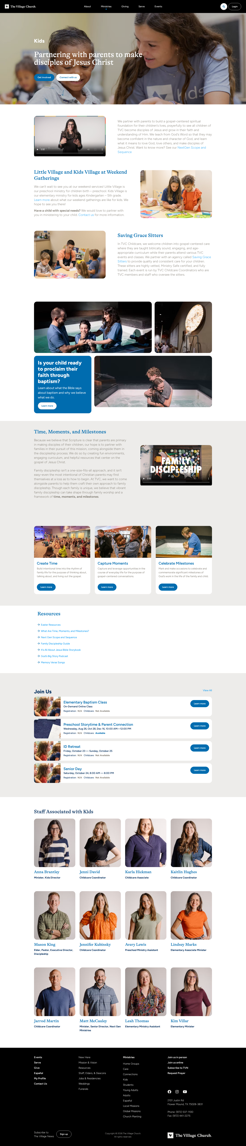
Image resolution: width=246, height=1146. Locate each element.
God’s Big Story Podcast (54, 656)
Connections (130, 1074)
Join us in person (177, 1057)
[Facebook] (169, 1092)
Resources (84, 1067)
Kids (125, 1079)
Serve (142, 6)
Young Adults (130, 1090)
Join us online (175, 1062)
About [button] (87, 6)
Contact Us (40, 1083)
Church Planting (132, 1116)
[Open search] (223, 6)
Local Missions (131, 1105)
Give (37, 1067)
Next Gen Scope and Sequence (59, 637)
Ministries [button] (106, 6)
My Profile (40, 1078)
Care (125, 1069)
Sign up (64, 1134)
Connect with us (68, 77)
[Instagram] (177, 1092)
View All (207, 690)
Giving (125, 6)
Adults (126, 1095)
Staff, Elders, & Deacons (92, 1073)
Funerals (83, 1089)
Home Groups (131, 1063)
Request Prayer (176, 1073)
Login (235, 6)
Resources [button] (49, 614)
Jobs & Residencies (90, 1078)
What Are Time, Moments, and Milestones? (65, 631)
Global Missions (132, 1111)
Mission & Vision (88, 1062)
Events (158, 6)
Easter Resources (51, 624)
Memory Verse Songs (53, 662)
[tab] (123, 613)
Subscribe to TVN (178, 1067)
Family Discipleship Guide (55, 643)
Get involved (44, 77)
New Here (84, 1057)
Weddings (84, 1083)
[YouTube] (185, 1092)
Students (128, 1084)
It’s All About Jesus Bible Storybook (61, 649)
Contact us (86, 215)
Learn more (42, 200)
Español (38, 1073)
